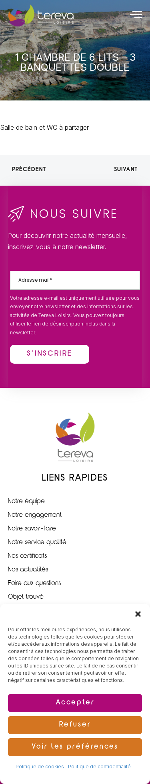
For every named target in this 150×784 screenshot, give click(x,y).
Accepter (75, 703)
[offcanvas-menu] (136, 14)
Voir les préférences (75, 747)
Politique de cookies (40, 767)
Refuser (75, 725)
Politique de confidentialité (99, 767)
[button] (138, 614)
